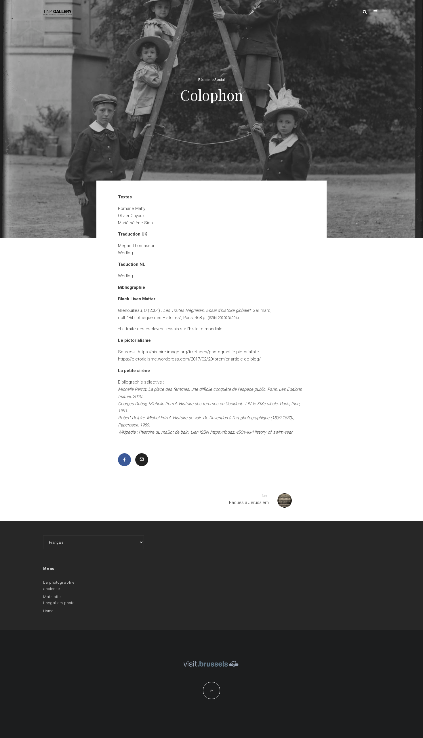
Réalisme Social (211, 80)
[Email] (141, 459)
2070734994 (228, 318)
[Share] (124, 459)
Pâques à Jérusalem (249, 499)
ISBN (213, 318)
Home (48, 611)
